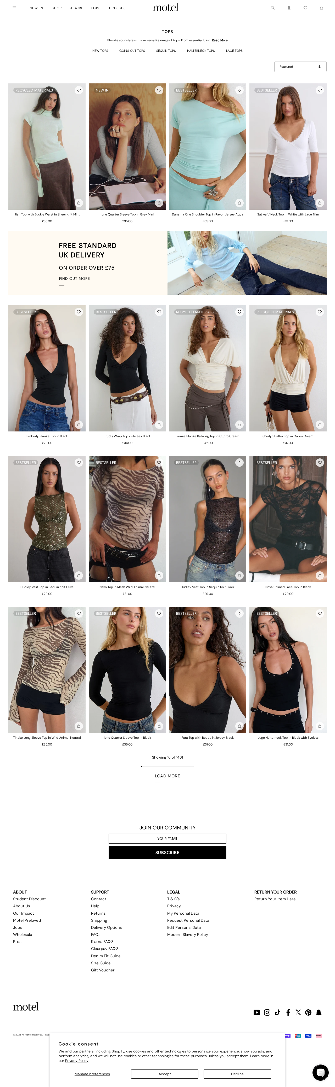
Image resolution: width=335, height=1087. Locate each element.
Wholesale (22, 934)
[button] (79, 90)
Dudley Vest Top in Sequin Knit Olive (47, 587)
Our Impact (23, 913)
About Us (21, 906)
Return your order (275, 892)
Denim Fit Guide (106, 956)
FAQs (95, 934)
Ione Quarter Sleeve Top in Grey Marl (127, 214)
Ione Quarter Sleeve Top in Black (127, 738)
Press (18, 941)
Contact (98, 899)
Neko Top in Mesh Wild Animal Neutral (127, 587)
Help (95, 906)
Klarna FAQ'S (102, 941)
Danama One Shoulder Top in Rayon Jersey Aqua (207, 214)
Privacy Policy (76, 1060)
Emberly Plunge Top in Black (47, 436)
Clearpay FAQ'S (105, 948)
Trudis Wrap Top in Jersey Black (127, 436)
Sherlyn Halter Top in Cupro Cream (288, 436)
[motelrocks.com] (166, 8)
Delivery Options (106, 927)
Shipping (99, 920)
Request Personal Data (188, 920)
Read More (220, 40)
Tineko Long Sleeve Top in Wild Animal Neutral (47, 738)
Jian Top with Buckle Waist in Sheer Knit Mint (47, 214)
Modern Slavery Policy (187, 934)
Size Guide (101, 963)
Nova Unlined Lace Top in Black (288, 587)
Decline (237, 1074)
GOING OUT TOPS (132, 51)
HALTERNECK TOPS (201, 51)
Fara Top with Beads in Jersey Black (208, 738)
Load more (167, 776)
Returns (98, 913)
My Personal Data (183, 913)
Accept (165, 1074)
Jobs (17, 927)
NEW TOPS (100, 51)
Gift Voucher (103, 970)
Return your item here (275, 899)
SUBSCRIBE (167, 852)
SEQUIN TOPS (166, 51)
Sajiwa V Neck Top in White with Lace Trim (288, 214)
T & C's (173, 899)
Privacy (174, 906)
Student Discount (29, 899)
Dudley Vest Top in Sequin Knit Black (207, 587)
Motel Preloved (27, 920)
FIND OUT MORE (74, 278)
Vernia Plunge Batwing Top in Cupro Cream (207, 436)
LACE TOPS (234, 51)
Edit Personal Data (184, 927)
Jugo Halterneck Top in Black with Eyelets (288, 738)
